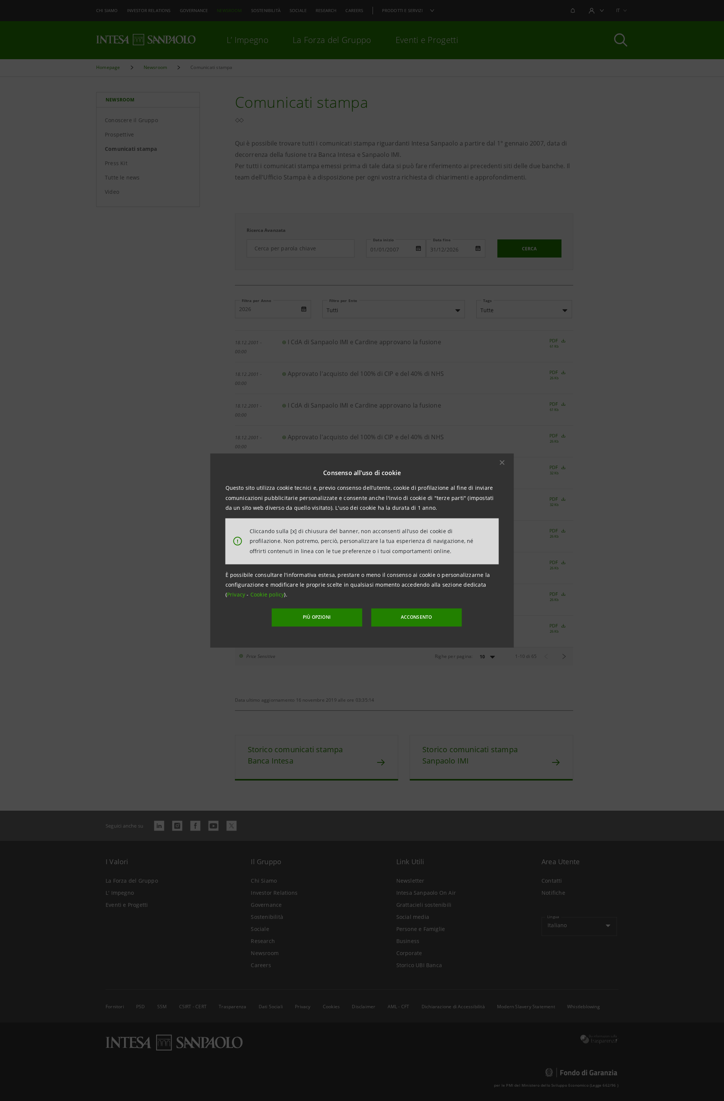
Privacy (237, 594)
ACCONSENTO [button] (416, 617)
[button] (502, 463)
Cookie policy (267, 594)
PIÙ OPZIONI (317, 617)
